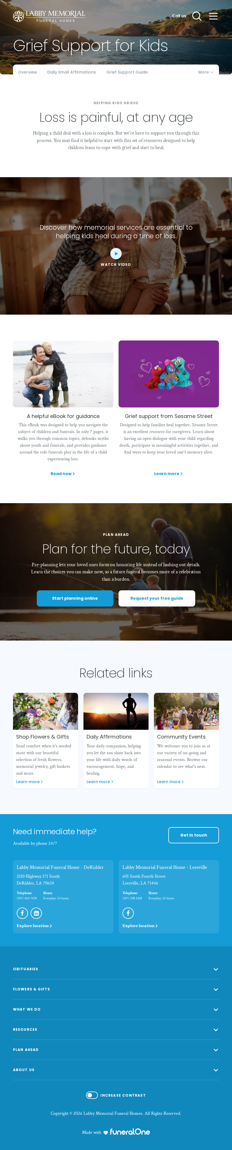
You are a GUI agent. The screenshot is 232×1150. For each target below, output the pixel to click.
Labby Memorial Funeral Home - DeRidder (60, 867)
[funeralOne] (130, 1131)
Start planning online (75, 598)
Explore (33, 926)
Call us (179, 16)
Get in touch (193, 835)
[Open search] (197, 16)
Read (61, 473)
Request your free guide (156, 598)
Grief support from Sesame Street (169, 416)
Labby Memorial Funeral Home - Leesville (165, 867)
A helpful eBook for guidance (63, 416)
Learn (168, 473)
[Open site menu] (213, 16)
